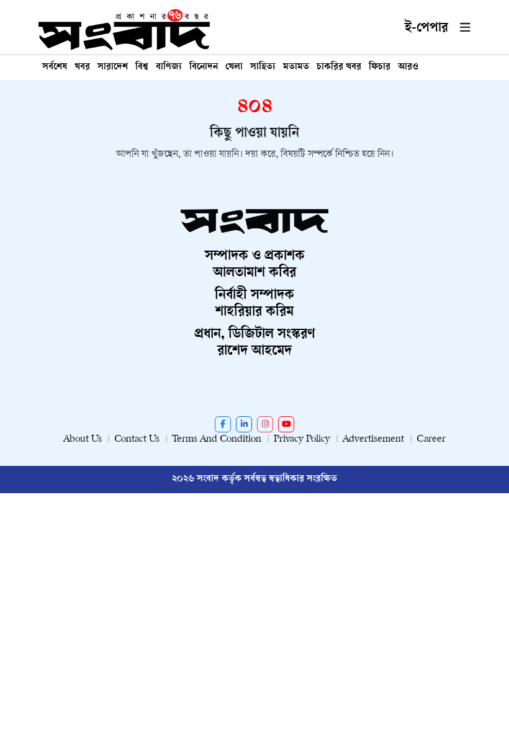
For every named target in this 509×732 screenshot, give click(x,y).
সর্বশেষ (54, 67)
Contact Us (137, 439)
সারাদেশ (112, 67)
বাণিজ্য (169, 67)
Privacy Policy (302, 439)
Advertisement (373, 439)
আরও (408, 67)
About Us (82, 439)
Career (431, 439)
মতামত (296, 67)
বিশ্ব (141, 67)
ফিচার (379, 67)
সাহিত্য (263, 67)
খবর (82, 67)
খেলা (234, 67)
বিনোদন (203, 67)
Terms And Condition (216, 439)
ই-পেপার (426, 28)
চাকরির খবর (339, 67)
